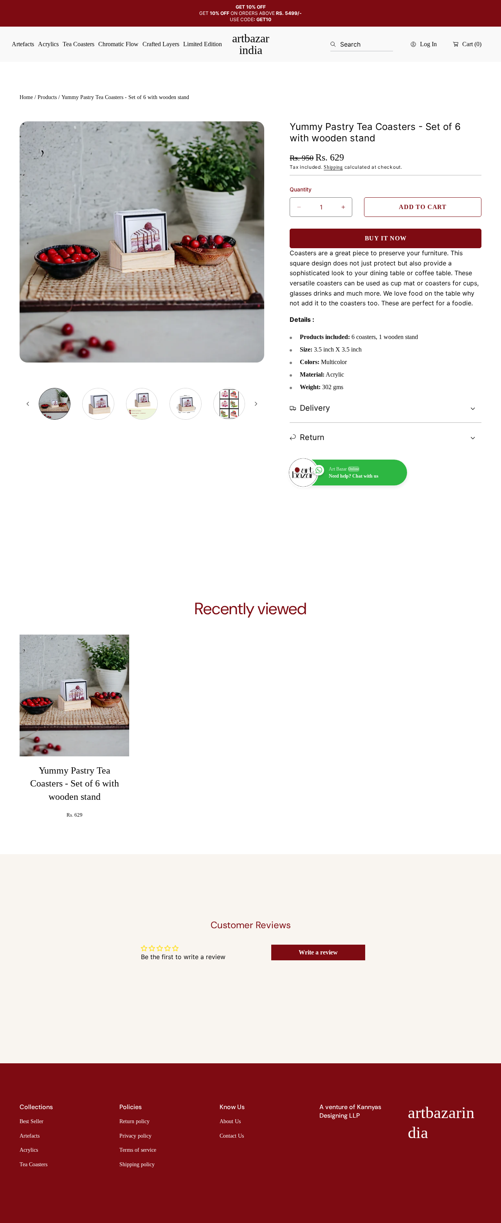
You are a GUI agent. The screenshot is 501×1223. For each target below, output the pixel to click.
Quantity (301, 189)
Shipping (333, 167)
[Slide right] (255, 404)
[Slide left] (28, 404)
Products (47, 97)
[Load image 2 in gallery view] (98, 404)
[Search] (335, 44)
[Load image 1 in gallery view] (54, 404)
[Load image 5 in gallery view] (229, 404)
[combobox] (361, 44)
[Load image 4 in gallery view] (185, 404)
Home (26, 97)
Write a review (318, 952)
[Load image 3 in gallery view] (142, 404)
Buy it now (386, 238)
